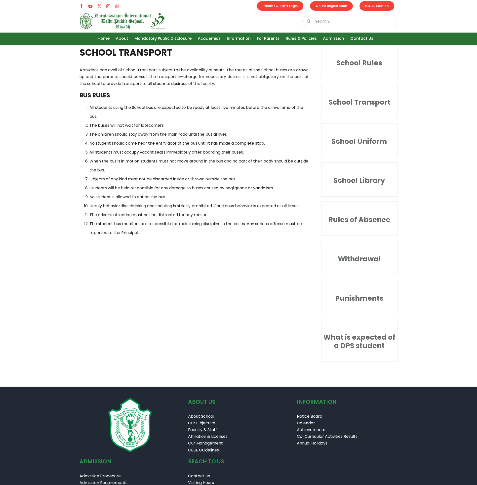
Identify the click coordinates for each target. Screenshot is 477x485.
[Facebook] (81, 6)
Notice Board (309, 416)
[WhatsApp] (117, 6)
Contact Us (199, 476)
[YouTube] (90, 6)
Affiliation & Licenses (208, 436)
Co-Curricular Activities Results (327, 436)
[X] (99, 6)
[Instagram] (108, 6)
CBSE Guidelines (203, 450)
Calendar (306, 423)
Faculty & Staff (202, 430)
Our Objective (201, 423)
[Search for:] (350, 21)
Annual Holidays (312, 443)
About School (201, 416)
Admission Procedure (100, 476)
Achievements (311, 430)
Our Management (205, 443)
